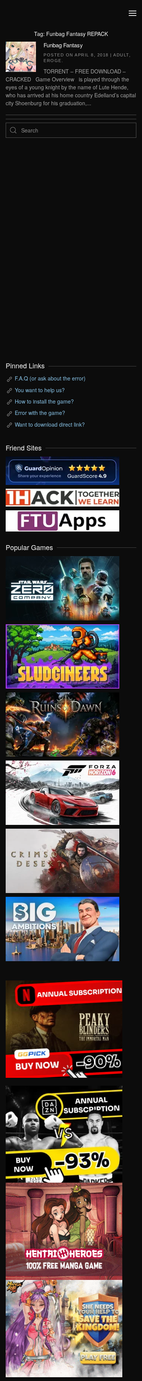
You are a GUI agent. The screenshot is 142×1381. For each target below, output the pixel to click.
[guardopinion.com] (62, 470)
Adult (121, 55)
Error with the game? (40, 412)
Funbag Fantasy (63, 45)
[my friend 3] (62, 496)
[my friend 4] (62, 520)
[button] (132, 13)
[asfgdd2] (64, 1230)
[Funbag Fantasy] (21, 55)
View (62, 586)
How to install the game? (44, 401)
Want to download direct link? (50, 424)
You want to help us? (40, 390)
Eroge (53, 60)
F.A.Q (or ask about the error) (50, 378)
